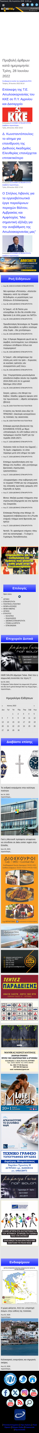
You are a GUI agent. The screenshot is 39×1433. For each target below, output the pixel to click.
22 (13, 726)
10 (24, 718)
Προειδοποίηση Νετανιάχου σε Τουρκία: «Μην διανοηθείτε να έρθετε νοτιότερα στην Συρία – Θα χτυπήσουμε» (20, 327)
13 (3, 722)
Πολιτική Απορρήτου (11, 1425)
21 (8, 726)
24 (24, 726)
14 (8, 722)
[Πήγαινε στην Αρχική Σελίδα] (32, 1379)
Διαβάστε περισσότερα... (11, 125)
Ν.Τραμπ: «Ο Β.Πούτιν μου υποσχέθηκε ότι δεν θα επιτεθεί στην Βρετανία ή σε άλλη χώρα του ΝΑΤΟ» (20, 312)
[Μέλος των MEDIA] (19, 1414)
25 (29, 726)
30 (19, 730)
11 (29, 718)
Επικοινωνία (29, 1427)
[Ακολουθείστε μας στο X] (15, 1393)
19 (35, 722)
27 (3, 730)
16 (19, 722)
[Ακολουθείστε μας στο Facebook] (32, 4)
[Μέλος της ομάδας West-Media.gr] (23, 4)
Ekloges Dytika (18, 1427)
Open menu (7, 594)
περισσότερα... (6, 689)
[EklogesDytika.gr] (19, 9)
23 (19, 726)
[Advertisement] (19, 32)
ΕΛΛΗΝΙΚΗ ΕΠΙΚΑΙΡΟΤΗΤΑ (20, 123)
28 (8, 730)
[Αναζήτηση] (36, 4)
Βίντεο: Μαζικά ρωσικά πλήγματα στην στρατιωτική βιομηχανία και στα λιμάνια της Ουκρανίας (20, 501)
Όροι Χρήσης (25, 1425)
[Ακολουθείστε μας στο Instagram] (24, 1393)
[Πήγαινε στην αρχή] (22, 1379)
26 (35, 726)
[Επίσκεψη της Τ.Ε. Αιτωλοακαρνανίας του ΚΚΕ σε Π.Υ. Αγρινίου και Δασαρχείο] (17, 114)
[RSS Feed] (27, 4)
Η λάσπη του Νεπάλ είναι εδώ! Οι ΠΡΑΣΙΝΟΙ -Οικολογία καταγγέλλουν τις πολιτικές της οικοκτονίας (19, 414)
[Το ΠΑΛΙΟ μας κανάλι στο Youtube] (33, 1393)
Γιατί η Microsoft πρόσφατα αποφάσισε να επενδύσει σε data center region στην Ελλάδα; (19, 842)
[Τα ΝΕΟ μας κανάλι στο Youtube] (10, 1403)
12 (35, 718)
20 (3, 726)
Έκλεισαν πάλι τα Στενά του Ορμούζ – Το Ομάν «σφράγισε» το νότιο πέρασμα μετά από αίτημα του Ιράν (20, 450)
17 (24, 722)
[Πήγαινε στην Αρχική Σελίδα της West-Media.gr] (10, 1379)
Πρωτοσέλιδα (20, 1430)
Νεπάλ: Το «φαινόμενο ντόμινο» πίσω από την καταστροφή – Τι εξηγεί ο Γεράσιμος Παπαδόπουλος (20, 534)
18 (29, 722)
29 (13, 730)
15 (13, 722)
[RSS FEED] (19, 1403)
